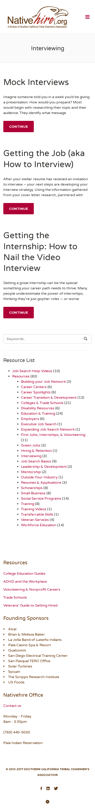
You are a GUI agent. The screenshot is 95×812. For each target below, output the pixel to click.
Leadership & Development (44, 466)
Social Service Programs (41, 498)
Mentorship (31, 472)
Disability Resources (37, 408)
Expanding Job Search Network (48, 429)
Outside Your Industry (39, 477)
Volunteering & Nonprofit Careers (31, 589)
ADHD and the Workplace (25, 581)
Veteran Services (35, 520)
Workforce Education (38, 525)
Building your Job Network (43, 381)
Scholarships (32, 488)
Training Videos (33, 509)
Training (27, 504)
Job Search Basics (36, 461)
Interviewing (31, 456)
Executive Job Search (39, 424)
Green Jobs (30, 445)
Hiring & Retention (36, 451)
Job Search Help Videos (32, 371)
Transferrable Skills (37, 514)
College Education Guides (24, 573)
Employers (30, 419)
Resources (21, 376)
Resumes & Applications (41, 482)
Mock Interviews (36, 82)
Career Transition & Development (49, 397)
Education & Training (38, 413)
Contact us (12, 706)
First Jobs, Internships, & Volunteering (53, 435)
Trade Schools (15, 597)
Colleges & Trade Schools (42, 403)
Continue (18, 126)
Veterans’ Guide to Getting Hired (30, 605)
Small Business (33, 493)
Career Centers (34, 387)
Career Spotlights (36, 392)
